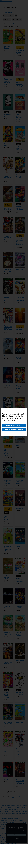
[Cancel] (24, 410)
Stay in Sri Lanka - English (14, 425)
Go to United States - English (14, 430)
